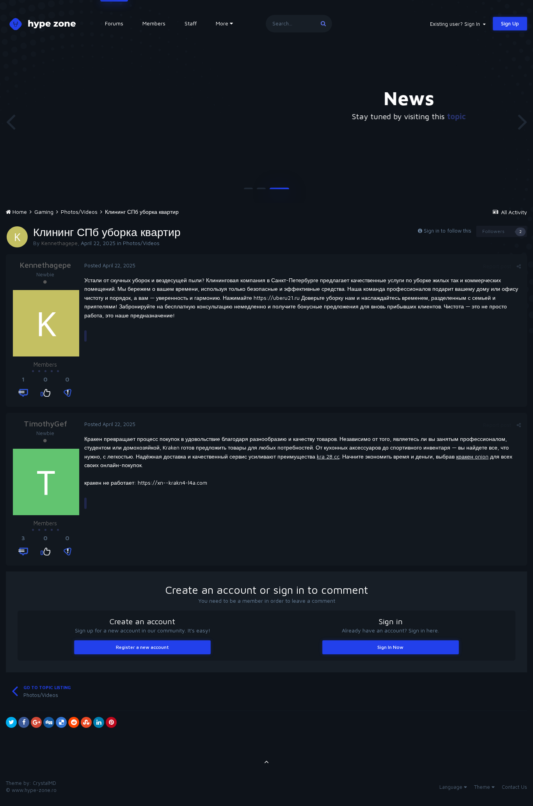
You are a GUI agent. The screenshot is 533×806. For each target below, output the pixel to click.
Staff (191, 23)
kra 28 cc (328, 456)
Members (153, 23)
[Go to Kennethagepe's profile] (17, 236)
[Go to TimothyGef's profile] (46, 482)
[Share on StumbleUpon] (86, 722)
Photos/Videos (141, 243)
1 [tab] (248, 191)
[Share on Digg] (48, 722)
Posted (109, 265)
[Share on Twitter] (11, 722)
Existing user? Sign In (456, 24)
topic (335, 116)
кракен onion (472, 456)
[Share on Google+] (36, 722)
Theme (483, 787)
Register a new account (142, 647)
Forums (114, 23)
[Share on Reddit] (73, 722)
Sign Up (510, 23)
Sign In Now (390, 647)
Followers (493, 231)
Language (451, 787)
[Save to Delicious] (61, 722)
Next (522, 121)
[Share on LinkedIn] (98, 722)
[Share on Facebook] (23, 722)
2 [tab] (261, 191)
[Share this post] (519, 266)
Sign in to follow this (447, 230)
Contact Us (514, 787)
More (222, 23)
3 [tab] (279, 191)
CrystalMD (44, 783)
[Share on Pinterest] (111, 722)
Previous (10, 121)
